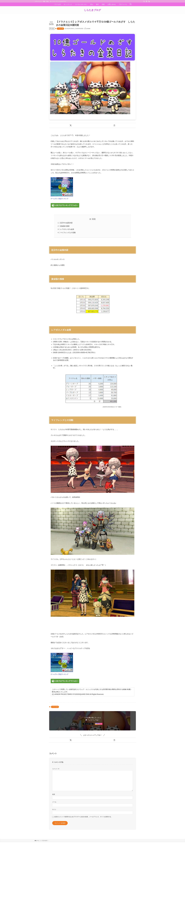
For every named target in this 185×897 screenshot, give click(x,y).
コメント (55, 769)
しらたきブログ (92, 10)
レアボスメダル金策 (67, 229)
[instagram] (146, 1)
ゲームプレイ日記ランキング (59, 198)
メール (54, 802)
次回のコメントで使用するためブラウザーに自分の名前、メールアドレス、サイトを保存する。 (83, 816)
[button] (70, 125)
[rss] (149, 1)
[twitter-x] (144, 1)
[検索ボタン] (130, 4)
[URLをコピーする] (114, 125)
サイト (54, 809)
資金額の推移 (64, 226)
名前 (53, 794)
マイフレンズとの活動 (68, 232)
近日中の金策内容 (66, 223)
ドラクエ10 (60, 28)
